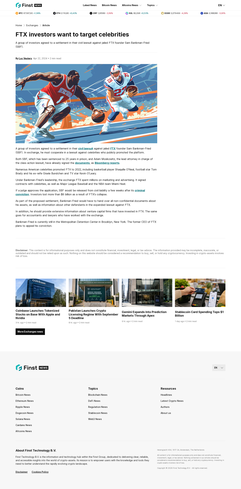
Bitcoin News (109, 5)
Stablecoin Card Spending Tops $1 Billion (199, 313)
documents (82, 163)
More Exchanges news (30, 331)
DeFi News (94, 400)
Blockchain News (97, 394)
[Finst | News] (29, 5)
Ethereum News (25, 400)
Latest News (90, 5)
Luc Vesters (25, 58)
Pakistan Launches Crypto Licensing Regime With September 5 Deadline (93, 314)
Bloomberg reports (107, 163)
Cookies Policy (40, 472)
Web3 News (95, 419)
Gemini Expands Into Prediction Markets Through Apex (144, 313)
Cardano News (24, 425)
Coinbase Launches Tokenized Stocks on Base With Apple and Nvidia (38, 314)
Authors (165, 407)
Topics (151, 5)
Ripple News (23, 407)
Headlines (166, 394)
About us (166, 413)
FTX (113, 148)
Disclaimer (22, 472)
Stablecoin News (97, 413)
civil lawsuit (85, 148)
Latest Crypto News (172, 400)
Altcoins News (130, 5)
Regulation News (98, 407)
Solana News (23, 419)
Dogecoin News (24, 413)
